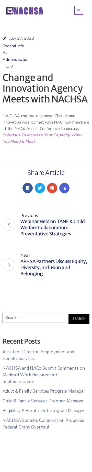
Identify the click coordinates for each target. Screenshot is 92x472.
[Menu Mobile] (78, 10)
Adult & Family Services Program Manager (44, 391)
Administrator (15, 59)
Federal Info (13, 46)
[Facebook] (27, 188)
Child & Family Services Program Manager (43, 401)
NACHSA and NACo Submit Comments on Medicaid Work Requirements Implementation (44, 375)
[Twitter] (40, 188)
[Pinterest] (52, 188)
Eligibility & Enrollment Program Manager (44, 411)
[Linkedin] (64, 188)
